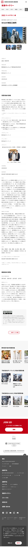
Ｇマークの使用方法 (14, 484)
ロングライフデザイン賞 (6, 475)
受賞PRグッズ (4, 486)
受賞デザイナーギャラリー (7, 489)
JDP (8, 315)
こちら (21, 322)
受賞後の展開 (4, 484)
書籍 (10, 466)
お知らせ (4, 502)
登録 (14, 429)
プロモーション (13, 486)
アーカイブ (4, 466)
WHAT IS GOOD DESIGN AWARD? (8, 461)
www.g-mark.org (22, 318)
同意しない (10, 543)
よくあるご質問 (5, 477)
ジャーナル (5, 498)
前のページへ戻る (15, 332)
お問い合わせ (6, 506)
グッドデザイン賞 (5, 463)
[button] (8, 47)
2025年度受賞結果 (15, 463)
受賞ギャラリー (6, 493)
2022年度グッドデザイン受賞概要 (9, 85)
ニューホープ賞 (17, 475)
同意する (18, 543)
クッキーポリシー (19, 535)
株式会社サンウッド (6, 67)
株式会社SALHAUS (16, 67)
